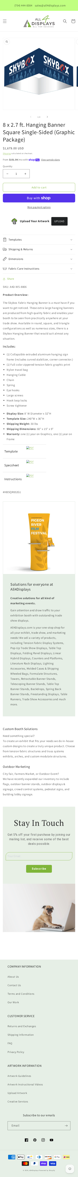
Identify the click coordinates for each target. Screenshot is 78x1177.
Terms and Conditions (21, 993)
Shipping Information (21, 1034)
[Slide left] (31, 117)
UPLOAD (59, 221)
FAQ (10, 1043)
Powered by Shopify (47, 1170)
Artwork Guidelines (19, 1076)
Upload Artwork (17, 1093)
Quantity (7, 166)
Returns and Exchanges (22, 1026)
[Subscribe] (66, 1125)
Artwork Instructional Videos (25, 1084)
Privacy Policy (16, 1052)
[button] (5, 21)
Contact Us (14, 985)
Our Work (13, 1002)
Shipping (7, 153)
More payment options (39, 207)
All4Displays (33, 1170)
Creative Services (18, 1101)
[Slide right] (47, 117)
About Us (13, 976)
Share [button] (10, 278)
